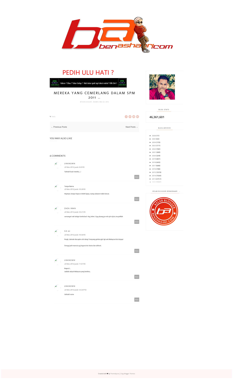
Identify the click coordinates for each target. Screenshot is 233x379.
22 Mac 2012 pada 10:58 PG (74, 235)
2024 (154, 142)
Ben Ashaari (87, 102)
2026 (154, 136)
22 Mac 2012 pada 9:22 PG (74, 167)
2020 (154, 156)
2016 (154, 169)
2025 (154, 139)
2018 (154, 162)
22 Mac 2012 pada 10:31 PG (74, 212)
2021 (154, 152)
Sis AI (67, 231)
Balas (137, 177)
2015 (154, 172)
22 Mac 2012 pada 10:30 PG (74, 189)
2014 (154, 176)
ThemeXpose (114, 374)
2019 (154, 159)
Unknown (69, 163)
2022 (154, 149)
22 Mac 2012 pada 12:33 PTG (75, 290)
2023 (154, 146)
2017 (154, 166)
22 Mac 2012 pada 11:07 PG (74, 264)
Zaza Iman (70, 208)
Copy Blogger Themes (128, 374)
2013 (154, 179)
